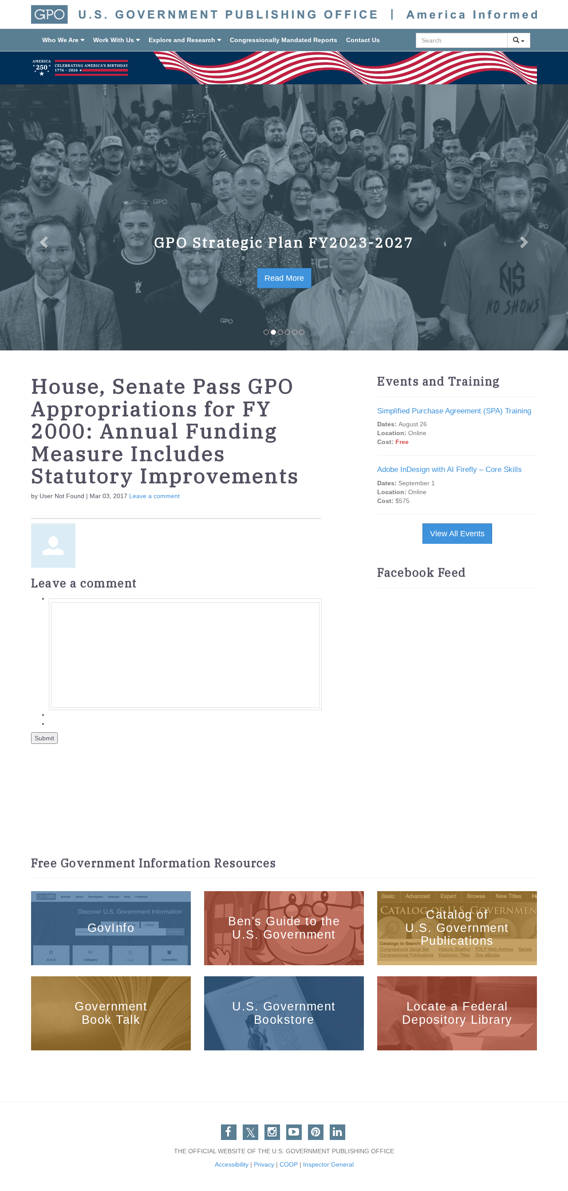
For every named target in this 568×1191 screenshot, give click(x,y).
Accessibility (231, 1164)
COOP (289, 1164)
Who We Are (60, 39)
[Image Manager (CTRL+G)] (32, 504)
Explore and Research (182, 39)
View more (111, 896)
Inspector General (328, 1164)
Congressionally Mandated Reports (283, 39)
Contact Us (363, 39)
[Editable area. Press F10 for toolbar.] (185, 655)
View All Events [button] (457, 533)
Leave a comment (154, 495)
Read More (284, 278)
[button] (42, 217)
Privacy (264, 1164)
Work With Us (113, 39)
